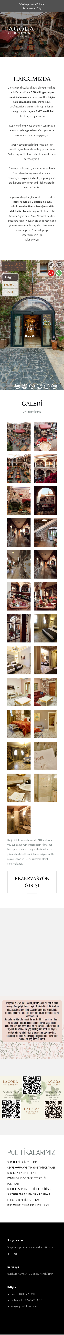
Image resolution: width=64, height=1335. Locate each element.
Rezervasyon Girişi (32, 8)
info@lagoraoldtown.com (24, 1306)
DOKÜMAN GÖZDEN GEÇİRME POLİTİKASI (28, 1205)
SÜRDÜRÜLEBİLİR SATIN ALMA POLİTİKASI (29, 1194)
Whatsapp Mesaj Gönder (32, 4)
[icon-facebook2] (9, 1254)
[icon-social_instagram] (15, 1254)
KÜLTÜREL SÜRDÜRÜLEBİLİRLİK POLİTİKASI (29, 1189)
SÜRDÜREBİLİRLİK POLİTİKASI (22, 1162)
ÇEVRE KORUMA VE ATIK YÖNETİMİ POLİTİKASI (31, 1167)
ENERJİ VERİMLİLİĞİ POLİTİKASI (23, 1199)
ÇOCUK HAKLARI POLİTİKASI (21, 1173)
